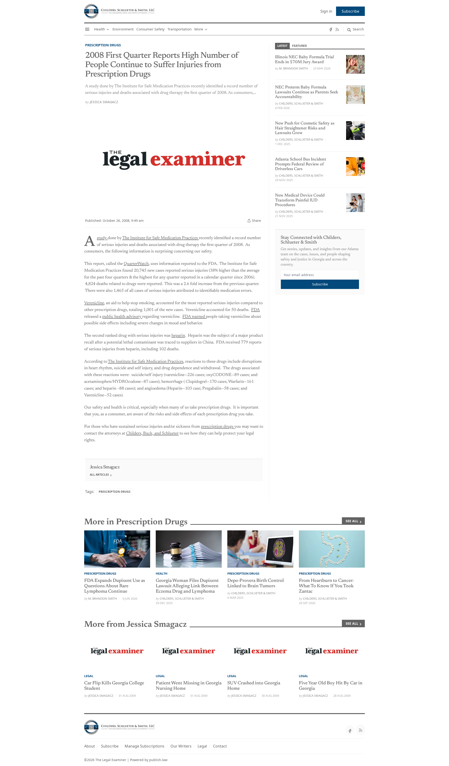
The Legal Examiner (110, 760)
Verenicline (94, 303)
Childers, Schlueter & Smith (301, 103)
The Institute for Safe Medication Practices (160, 238)
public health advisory (122, 317)
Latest (282, 46)
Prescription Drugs (103, 45)
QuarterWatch (136, 264)
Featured (299, 46)
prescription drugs (217, 427)
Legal (88, 676)
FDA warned (194, 317)
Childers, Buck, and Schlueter (152, 433)
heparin (178, 336)
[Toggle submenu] (108, 29)
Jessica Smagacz (104, 102)
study (102, 238)
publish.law (158, 760)
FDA (255, 310)
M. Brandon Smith (293, 68)
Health (161, 573)
